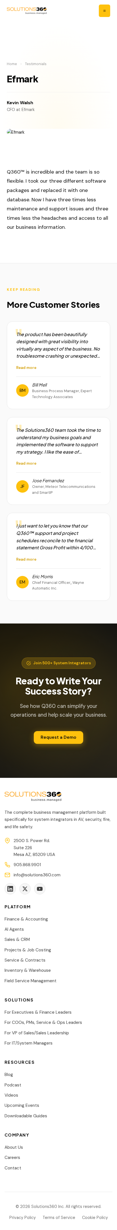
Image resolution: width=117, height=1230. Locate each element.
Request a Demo (58, 737)
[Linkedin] (10, 888)
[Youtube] (39, 888)
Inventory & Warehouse (28, 970)
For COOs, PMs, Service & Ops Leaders (43, 1022)
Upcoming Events (22, 1105)
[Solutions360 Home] (27, 10)
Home (12, 63)
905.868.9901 (27, 865)
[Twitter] (25, 888)
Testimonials (36, 63)
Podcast (13, 1085)
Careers (12, 1157)
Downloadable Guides (26, 1116)
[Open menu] (104, 11)
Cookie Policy (95, 1217)
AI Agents (14, 929)
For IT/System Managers (29, 1043)
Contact (13, 1168)
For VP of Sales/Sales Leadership (37, 1033)
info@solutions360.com (37, 875)
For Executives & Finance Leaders (38, 1012)
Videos (11, 1095)
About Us (14, 1147)
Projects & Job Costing (28, 950)
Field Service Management (31, 981)
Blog (9, 1074)
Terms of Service (59, 1217)
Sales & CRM (17, 939)
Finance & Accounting (26, 919)
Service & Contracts (25, 960)
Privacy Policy (22, 1217)
